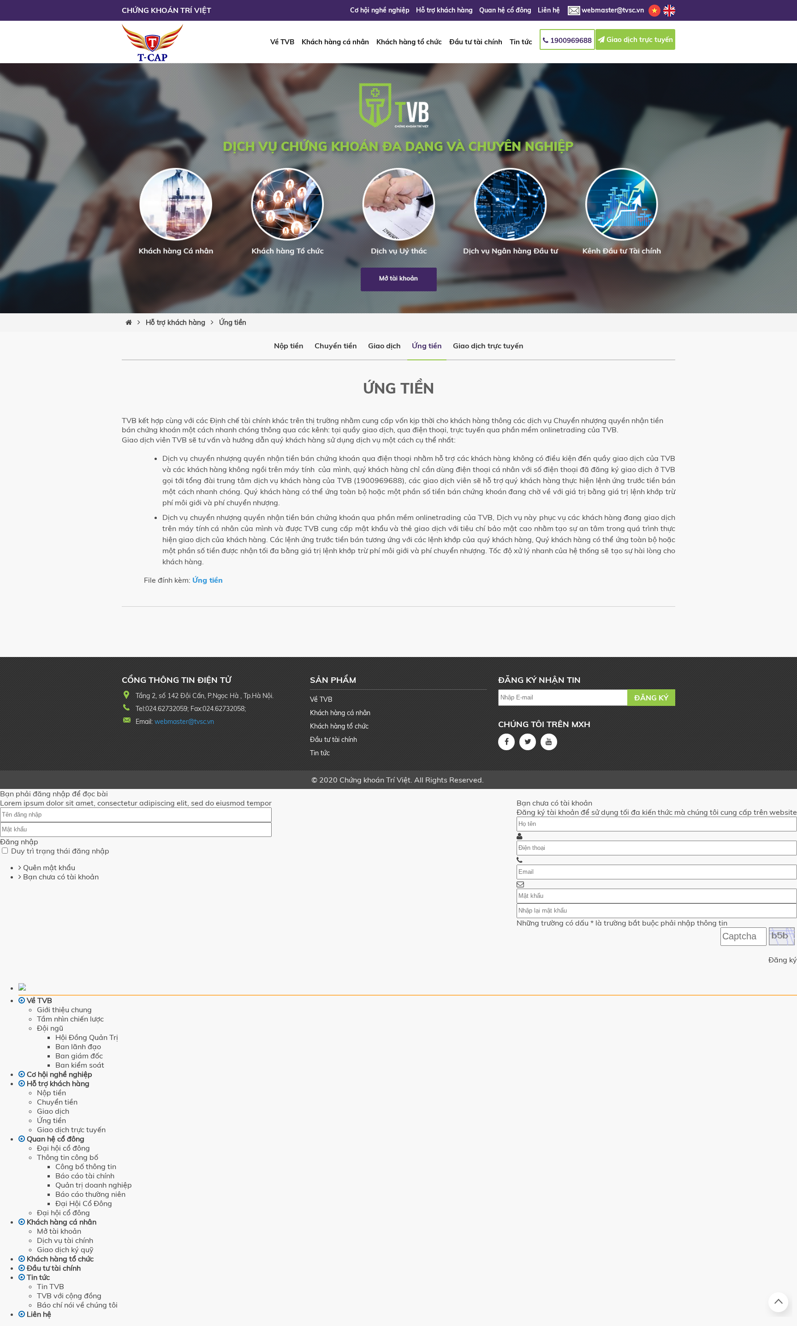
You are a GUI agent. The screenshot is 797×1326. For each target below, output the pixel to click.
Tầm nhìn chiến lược (70, 1018)
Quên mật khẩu (48, 867)
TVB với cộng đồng (69, 1295)
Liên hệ (549, 10)
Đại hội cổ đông (63, 1148)
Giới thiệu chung (64, 1009)
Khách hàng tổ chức (409, 41)
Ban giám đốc (79, 1055)
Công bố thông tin (85, 1166)
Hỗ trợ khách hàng (445, 10)
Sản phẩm (333, 680)
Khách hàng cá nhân (335, 41)
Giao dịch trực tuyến (639, 39)
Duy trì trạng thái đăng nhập (60, 850)
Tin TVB (50, 1286)
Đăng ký (651, 697)
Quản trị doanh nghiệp (93, 1184)
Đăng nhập (19, 841)
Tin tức (521, 41)
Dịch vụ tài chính (65, 1240)
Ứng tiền (232, 322)
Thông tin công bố (67, 1157)
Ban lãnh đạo (78, 1046)
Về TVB (282, 41)
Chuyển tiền (336, 345)
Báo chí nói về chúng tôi (77, 1304)
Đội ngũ (50, 1028)
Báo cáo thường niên (90, 1194)
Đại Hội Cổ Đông (83, 1203)
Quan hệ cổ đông (506, 10)
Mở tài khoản (59, 1231)
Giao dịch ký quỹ (65, 1249)
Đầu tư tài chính (475, 41)
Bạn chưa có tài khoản (60, 876)
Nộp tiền (288, 345)
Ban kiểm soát (79, 1064)
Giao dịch (384, 345)
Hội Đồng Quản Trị (86, 1037)
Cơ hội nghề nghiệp (380, 10)
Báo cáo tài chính (84, 1175)
